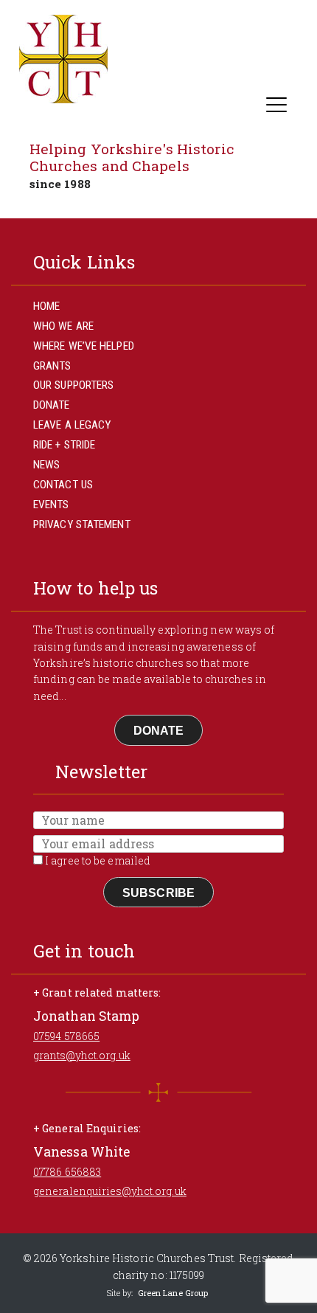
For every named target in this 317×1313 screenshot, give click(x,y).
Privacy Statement (81, 524)
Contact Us (63, 484)
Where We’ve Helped (83, 346)
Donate (51, 405)
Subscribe (158, 893)
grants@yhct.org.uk (81, 1055)
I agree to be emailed (96, 860)
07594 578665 (66, 1036)
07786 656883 (67, 1172)
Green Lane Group (173, 1292)
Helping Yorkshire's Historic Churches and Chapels (132, 157)
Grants (52, 366)
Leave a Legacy (72, 425)
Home (46, 306)
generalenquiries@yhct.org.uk (110, 1191)
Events (51, 504)
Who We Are (63, 326)
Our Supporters (73, 385)
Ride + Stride (64, 444)
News (46, 464)
